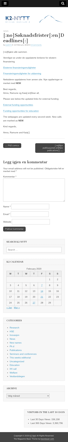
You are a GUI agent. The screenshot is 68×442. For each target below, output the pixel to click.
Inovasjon (14, 335)
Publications (16, 350)
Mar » (17, 307)
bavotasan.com (47, 439)
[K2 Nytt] (34, 16)
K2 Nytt (33, 436)
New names (16, 342)
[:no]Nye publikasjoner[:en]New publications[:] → (53, 148)
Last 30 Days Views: (41, 419)
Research (14, 327)
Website (7, 222)
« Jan (9, 307)
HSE (12, 331)
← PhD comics (12, 145)
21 (42, 297)
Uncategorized (17, 361)
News (5, 31)
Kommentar (9, 176)
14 (42, 291)
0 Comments (36, 45)
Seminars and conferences (23, 354)
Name (7, 206)
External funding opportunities (18, 105)
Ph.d (12, 346)
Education (15, 365)
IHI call (13, 369)
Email (6, 214)
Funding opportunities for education (21, 111)
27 (34, 302)
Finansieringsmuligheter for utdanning (22, 73)
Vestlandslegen (17, 376)
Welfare (13, 372)
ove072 (9, 45)
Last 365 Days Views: (42, 423)
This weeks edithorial (20, 357)
